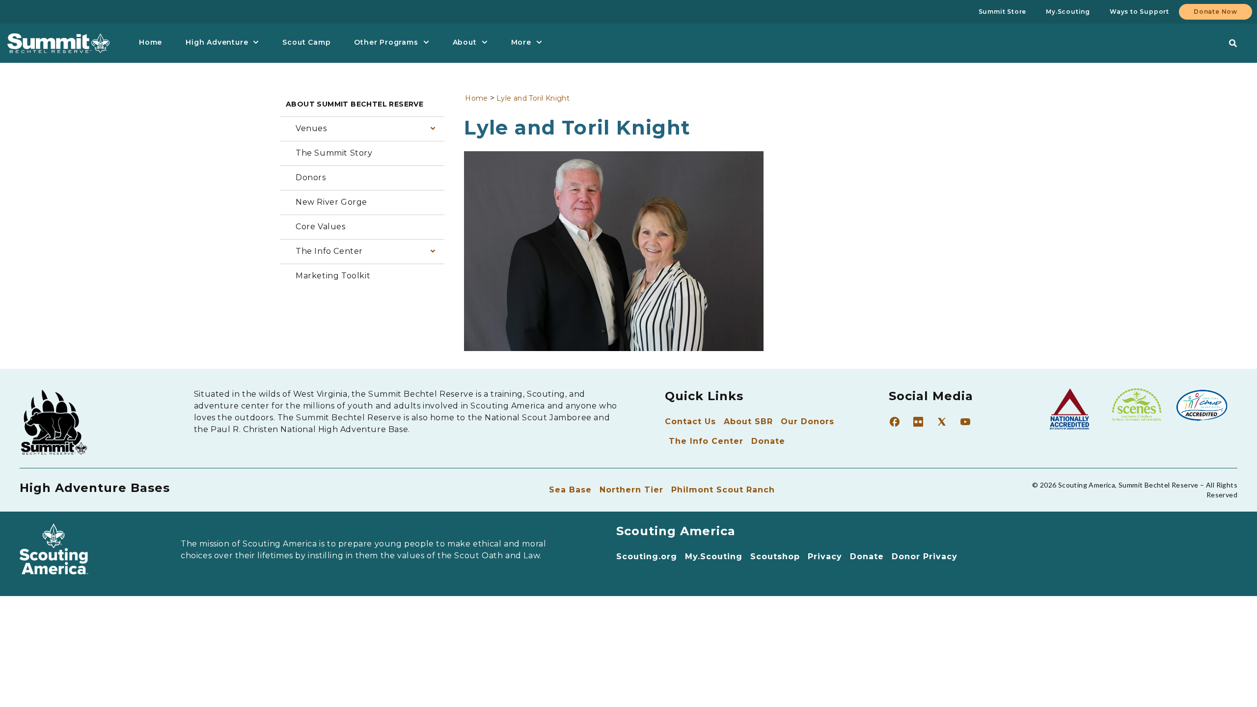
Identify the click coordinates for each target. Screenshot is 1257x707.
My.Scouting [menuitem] (1068, 11)
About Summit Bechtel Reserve (354, 104)
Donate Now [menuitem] (1215, 11)
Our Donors (807, 421)
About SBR (748, 421)
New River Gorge (331, 202)
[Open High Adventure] (256, 42)
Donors (311, 177)
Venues (311, 128)
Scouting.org (646, 556)
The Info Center (329, 251)
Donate (768, 441)
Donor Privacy (924, 556)
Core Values (321, 226)
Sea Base (570, 489)
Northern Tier (631, 489)
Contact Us (690, 421)
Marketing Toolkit (333, 275)
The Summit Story (334, 153)
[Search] (1233, 43)
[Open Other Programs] (426, 42)
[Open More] (539, 42)
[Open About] (485, 42)
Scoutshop (775, 556)
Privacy (825, 556)
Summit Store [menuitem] (1003, 11)
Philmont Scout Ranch (723, 489)
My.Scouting (713, 556)
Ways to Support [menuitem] (1139, 11)
